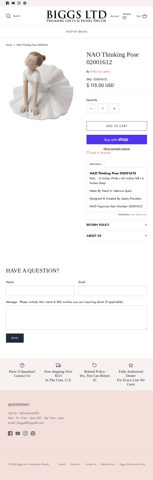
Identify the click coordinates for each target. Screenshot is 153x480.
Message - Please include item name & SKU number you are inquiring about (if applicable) (64, 302)
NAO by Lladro (100, 71)
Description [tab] (95, 164)
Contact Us (90, 464)
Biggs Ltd (22, 464)
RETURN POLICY (97, 225)
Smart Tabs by (136, 214)
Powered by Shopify (38, 464)
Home (9, 45)
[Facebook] (7, 3)
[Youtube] (13, 3)
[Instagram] (19, 3)
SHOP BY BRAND (76, 32)
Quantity (91, 100)
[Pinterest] (24, 3)
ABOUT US (93, 236)
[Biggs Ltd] (76, 16)
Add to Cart (116, 126)
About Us (75, 464)
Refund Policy (108, 464)
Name (10, 282)
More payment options (117, 148)
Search (62, 464)
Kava (145, 214)
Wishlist (127, 14)
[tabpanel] (116, 190)
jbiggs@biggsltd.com (30, 423)
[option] (41, 86)
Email (81, 282)
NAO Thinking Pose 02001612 (32, 45)
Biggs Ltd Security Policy (132, 464)
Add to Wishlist (100, 153)
